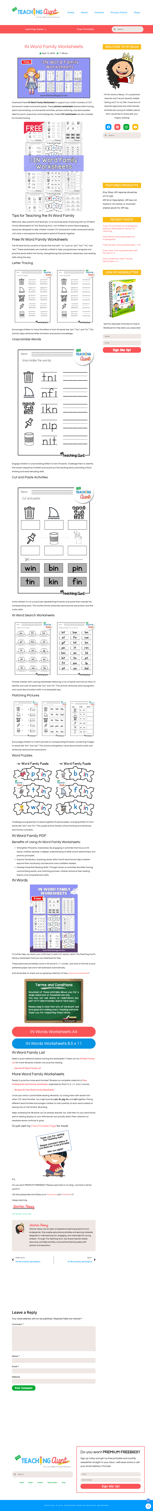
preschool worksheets (78, 973)
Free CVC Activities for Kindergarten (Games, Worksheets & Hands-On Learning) (120, 228)
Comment (18, 1324)
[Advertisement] (54, 1287)
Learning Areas (34, 29)
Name (16, 1356)
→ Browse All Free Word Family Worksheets (33, 1090)
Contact (99, 12)
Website (16, 1377)
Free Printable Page (43, 1125)
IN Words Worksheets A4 (53, 1031)
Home (70, 12)
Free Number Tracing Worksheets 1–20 (122, 245)
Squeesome (103, 1505)
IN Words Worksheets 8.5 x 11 (54, 1043)
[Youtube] (135, 127)
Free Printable (85, 29)
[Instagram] (126, 127)
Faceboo (51, 1194)
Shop (137, 12)
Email (15, 1366)
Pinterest (65, 1194)
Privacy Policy (119, 12)
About (84, 12)
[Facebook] (108, 127)
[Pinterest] (117, 127)
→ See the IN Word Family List (26, 1068)
